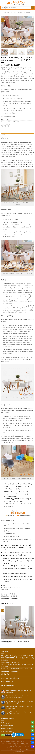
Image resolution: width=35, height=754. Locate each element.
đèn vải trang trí (10, 745)
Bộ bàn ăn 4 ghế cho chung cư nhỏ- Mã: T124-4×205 (18, 558)
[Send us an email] (5, 674)
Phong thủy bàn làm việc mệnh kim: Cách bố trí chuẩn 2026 (19, 707)
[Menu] (2, 3)
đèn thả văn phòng (25, 747)
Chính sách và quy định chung (10, 678)
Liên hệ (27, 749)
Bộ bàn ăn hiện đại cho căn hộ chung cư (15, 573)
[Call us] (8, 674)
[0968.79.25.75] (32, 730)
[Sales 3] (32, 743)
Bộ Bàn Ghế (21, 12)
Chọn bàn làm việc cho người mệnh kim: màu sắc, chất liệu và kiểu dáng (19, 696)
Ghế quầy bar (5, 741)
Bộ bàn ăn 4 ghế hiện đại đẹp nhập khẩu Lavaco (17, 576)
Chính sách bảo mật (7, 681)
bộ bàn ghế (24, 741)
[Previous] (3, 32)
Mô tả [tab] (3, 135)
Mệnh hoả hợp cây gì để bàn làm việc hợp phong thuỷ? (18, 691)
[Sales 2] (32, 738)
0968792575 (13, 596)
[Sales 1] (32, 734)
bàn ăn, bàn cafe (19, 743)
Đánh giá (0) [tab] (4, 138)
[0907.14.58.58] (32, 722)
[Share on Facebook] (2, 125)
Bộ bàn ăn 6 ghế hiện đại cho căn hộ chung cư (16, 566)
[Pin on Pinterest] (8, 125)
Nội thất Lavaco (28, 164)
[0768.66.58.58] (32, 726)
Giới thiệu (9, 749)
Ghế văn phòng (15, 741)
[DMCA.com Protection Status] (6, 734)
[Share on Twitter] (5, 125)
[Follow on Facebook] (2, 674)
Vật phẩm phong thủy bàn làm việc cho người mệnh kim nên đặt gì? (19, 702)
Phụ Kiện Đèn (14, 747)
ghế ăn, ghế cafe (8, 743)
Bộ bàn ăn (29, 12)
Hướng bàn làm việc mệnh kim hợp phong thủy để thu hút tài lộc (18, 712)
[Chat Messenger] (32, 747)
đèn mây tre (19, 745)
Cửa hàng (13, 12)
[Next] (31, 32)
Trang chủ (6, 12)
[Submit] (32, 7)
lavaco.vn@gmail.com (13, 499)
